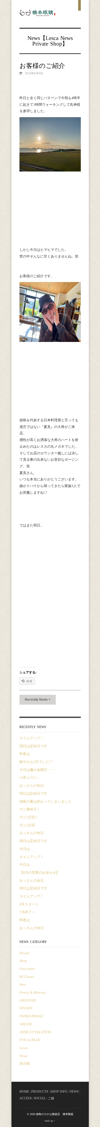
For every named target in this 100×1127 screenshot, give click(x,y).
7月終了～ (27, 912)
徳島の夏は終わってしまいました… (47, 801)
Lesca (52, 38)
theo (22, 984)
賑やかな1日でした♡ (36, 762)
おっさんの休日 (31, 785)
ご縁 (51, 1098)
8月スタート (29, 904)
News (66, 38)
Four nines (27, 969)
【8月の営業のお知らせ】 (39, 873)
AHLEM (25, 1024)
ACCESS (25, 1098)
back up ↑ (50, 1120)
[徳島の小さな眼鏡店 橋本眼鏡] (37, 14)
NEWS (74, 1091)
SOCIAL (40, 1098)
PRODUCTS (39, 1091)
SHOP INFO (58, 1091)
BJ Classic (26, 977)
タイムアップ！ (31, 738)
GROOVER (27, 1000)
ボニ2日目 (27, 825)
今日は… (26, 849)
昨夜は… (26, 754)
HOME (24, 1091)
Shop (56, 43)
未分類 (24, 1063)
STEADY (26, 1008)
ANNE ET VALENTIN (35, 1032)
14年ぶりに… (30, 777)
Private (40, 43)
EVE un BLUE (30, 1040)
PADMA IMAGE (31, 1016)
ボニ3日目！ (29, 817)
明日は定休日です (33, 746)
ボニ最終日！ (29, 809)
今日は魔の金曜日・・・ (38, 770)
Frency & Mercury (32, 992)
